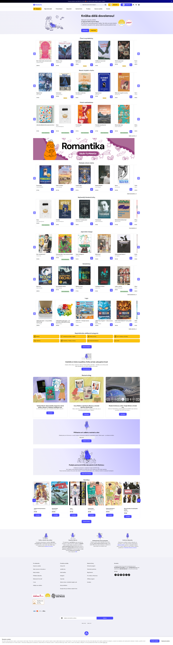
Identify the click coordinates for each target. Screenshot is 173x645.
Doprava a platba (98, 8)
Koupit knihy (85, 30)
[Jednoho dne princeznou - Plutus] (41, 494)
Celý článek (50, 412)
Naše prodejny (36, 572)
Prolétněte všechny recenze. (130, 547)
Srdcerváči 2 (91, 508)
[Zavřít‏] (171, 1)
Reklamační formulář (37, 579)
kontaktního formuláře (119, 567)
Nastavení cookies (165, 641)
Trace (71, 508)
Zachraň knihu (79, 8)
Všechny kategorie (86, 346)
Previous (34, 500)
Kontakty (89, 582)
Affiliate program (91, 579)
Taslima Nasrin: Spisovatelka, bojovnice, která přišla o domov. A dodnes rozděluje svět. (50, 406)
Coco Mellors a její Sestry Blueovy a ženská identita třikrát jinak (86, 406)
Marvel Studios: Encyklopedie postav (131, 509)
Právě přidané (59, 8)
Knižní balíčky (63, 572)
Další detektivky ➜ (132, 294)
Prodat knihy (93, 30)
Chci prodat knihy (86, 369)
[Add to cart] (52, 64)
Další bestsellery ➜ (132, 193)
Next (139, 500)
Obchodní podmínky (91, 569)
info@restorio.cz (133, 567)
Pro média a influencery (92, 575)
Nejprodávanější (48, 8)
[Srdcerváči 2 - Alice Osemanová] (95, 494)
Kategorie (38, 8)
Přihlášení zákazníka (37, 575)
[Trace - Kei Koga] (77, 494)
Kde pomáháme (63, 585)
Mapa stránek (84, 623)
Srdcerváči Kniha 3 (110, 508)
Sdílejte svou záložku (37, 585)
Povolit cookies (154, 641)
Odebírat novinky (86, 440)
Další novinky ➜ (133, 136)
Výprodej (62, 579)
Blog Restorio (90, 572)
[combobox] (93, 4)
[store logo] (37, 5)
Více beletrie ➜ (133, 228)
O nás (34, 582)
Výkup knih (68, 8)
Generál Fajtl (55, 508)
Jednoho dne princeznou (39, 508)
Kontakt (108, 8)
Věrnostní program (91, 566)
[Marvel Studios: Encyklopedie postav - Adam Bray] (131, 494)
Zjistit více (105, 642)
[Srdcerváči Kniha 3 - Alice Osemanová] (113, 494)
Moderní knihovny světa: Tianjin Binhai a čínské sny (123, 406)
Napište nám (89, 623)
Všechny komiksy (86, 521)
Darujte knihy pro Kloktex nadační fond (68, 588)
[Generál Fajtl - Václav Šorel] (59, 494)
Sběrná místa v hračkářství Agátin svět (68, 582)
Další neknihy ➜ (133, 329)
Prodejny (88, 8)
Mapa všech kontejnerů (86, 473)
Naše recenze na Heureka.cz (39, 569)
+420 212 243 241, (123, 569)
